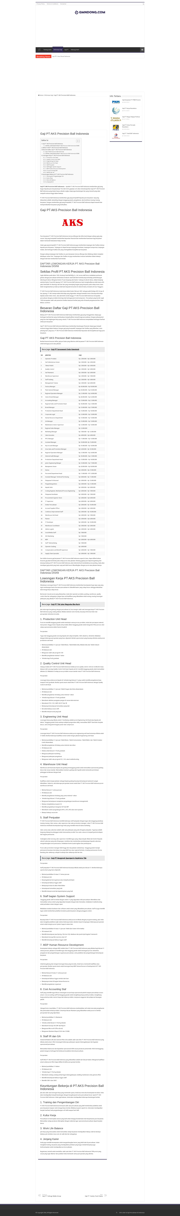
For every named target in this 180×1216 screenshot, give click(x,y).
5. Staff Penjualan (49, 165)
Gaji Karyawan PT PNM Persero (131, 100)
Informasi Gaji (58, 49)
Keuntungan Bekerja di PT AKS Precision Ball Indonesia (57, 174)
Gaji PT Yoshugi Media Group (51, 1195)
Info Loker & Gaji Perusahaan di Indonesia (131, 1212)
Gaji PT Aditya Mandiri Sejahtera (61, 56)
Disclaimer (63, 4)
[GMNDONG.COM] (90, 11)
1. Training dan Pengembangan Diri (54, 176)
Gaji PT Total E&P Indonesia (130, 133)
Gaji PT (66, 49)
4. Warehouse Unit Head (51, 163)
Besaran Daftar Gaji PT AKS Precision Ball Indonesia (57, 149)
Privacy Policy (41, 4)
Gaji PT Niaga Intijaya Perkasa (131, 117)
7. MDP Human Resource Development (55, 168)
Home (39, 49)
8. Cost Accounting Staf (51, 170)
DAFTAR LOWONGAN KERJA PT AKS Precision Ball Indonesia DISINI (62, 145)
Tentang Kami (47, 49)
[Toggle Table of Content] (77, 141)
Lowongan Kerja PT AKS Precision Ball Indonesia (56, 155)
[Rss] (143, 4)
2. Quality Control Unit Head (52, 159)
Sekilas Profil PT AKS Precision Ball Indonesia (55, 147)
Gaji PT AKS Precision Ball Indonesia (52, 143)
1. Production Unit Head (51, 157)
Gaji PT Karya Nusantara (129, 108)
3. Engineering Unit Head (51, 161)
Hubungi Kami (75, 49)
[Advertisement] (90, 30)
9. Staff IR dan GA (49, 172)
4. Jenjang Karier (49, 182)
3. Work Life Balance (50, 180)
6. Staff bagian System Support (53, 166)
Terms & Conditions (52, 4)
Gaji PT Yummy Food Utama (94, 1195)
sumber (47, 302)
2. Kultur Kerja (49, 178)
